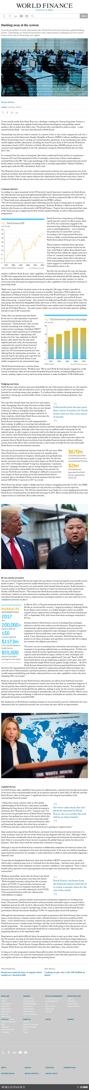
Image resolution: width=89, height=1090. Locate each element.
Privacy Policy (51, 1073)
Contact (28, 1067)
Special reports (7, 102)
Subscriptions (70, 1067)
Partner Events (7, 1073)
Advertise (49, 1067)
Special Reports (32, 1073)
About (3, 1067)
